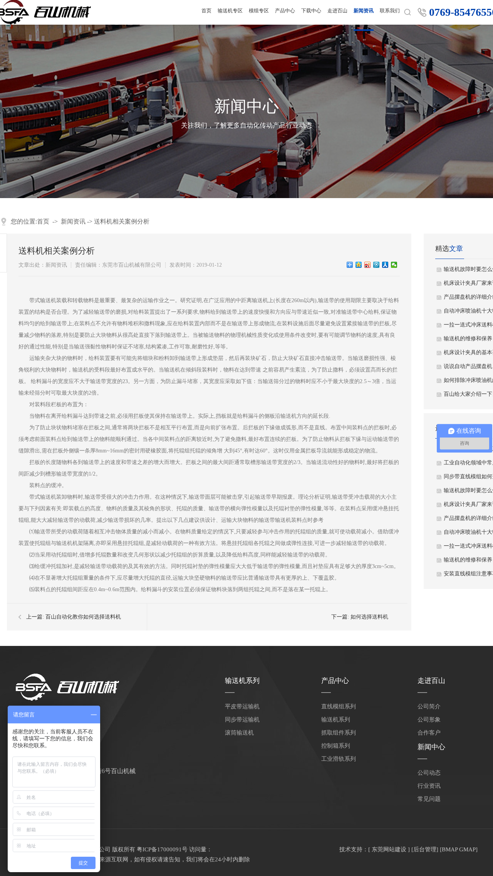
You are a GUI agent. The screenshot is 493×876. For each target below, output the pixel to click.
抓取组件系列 (338, 733)
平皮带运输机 (242, 706)
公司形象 (429, 719)
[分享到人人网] (385, 265)
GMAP (467, 849)
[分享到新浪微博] (367, 265)
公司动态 (429, 773)
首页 (43, 221)
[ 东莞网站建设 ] (389, 849)
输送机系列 (242, 680)
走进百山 (431, 680)
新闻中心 (431, 747)
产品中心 (335, 680)
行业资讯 (429, 786)
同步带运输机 (242, 719)
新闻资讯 (73, 221)
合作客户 (429, 733)
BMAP (450, 849)
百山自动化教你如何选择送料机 (83, 617)
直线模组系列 (338, 706)
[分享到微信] (394, 265)
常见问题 (429, 799)
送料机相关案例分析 (121, 221)
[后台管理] (424, 849)
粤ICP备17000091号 (162, 849)
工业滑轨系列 (338, 759)
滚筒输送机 (239, 733)
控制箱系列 (335, 746)
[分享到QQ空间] (358, 265)
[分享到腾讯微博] (376, 265)
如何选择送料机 (369, 617)
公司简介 (429, 706)
